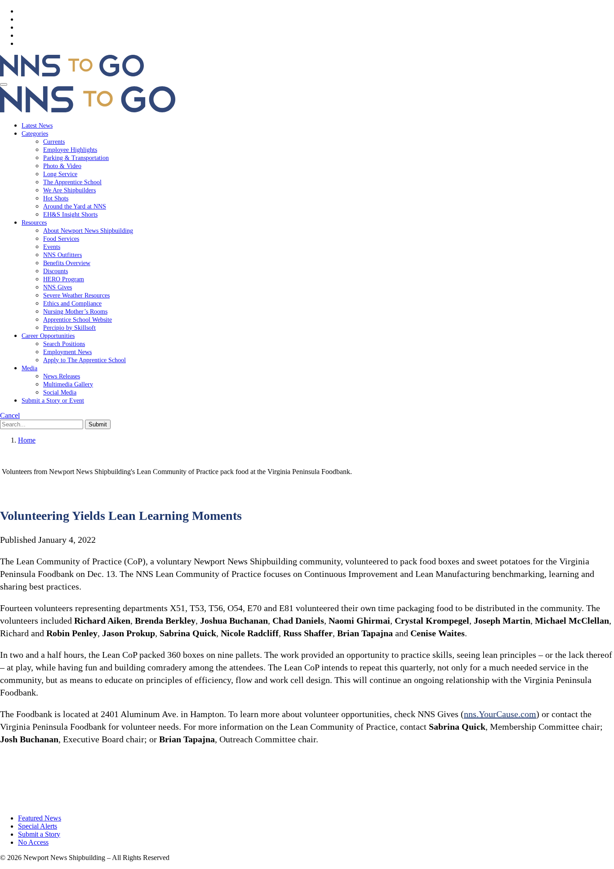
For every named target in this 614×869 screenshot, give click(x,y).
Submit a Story (39, 834)
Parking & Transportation (76, 158)
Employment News (67, 352)
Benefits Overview (66, 263)
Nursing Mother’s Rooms (75, 311)
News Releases (61, 376)
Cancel (10, 415)
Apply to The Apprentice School (84, 360)
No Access (33, 842)
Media (29, 368)
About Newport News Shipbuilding (88, 230)
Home (27, 440)
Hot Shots (55, 198)
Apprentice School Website (77, 319)
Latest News (37, 125)
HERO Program (63, 279)
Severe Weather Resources (76, 295)
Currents (54, 141)
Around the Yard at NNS (74, 206)
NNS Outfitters (62, 255)
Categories (35, 133)
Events (51, 247)
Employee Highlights (70, 149)
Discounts (55, 271)
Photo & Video (62, 166)
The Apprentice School (72, 182)
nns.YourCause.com (500, 714)
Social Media (59, 392)
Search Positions (64, 344)
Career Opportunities (48, 336)
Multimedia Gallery (68, 384)
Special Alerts (37, 826)
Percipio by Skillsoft (69, 327)
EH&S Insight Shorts (70, 214)
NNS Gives (57, 287)
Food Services (61, 238)
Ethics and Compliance (72, 303)
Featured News (39, 818)
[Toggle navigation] (3, 84)
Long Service (60, 174)
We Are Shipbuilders (69, 190)
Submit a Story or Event (53, 400)
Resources (34, 222)
